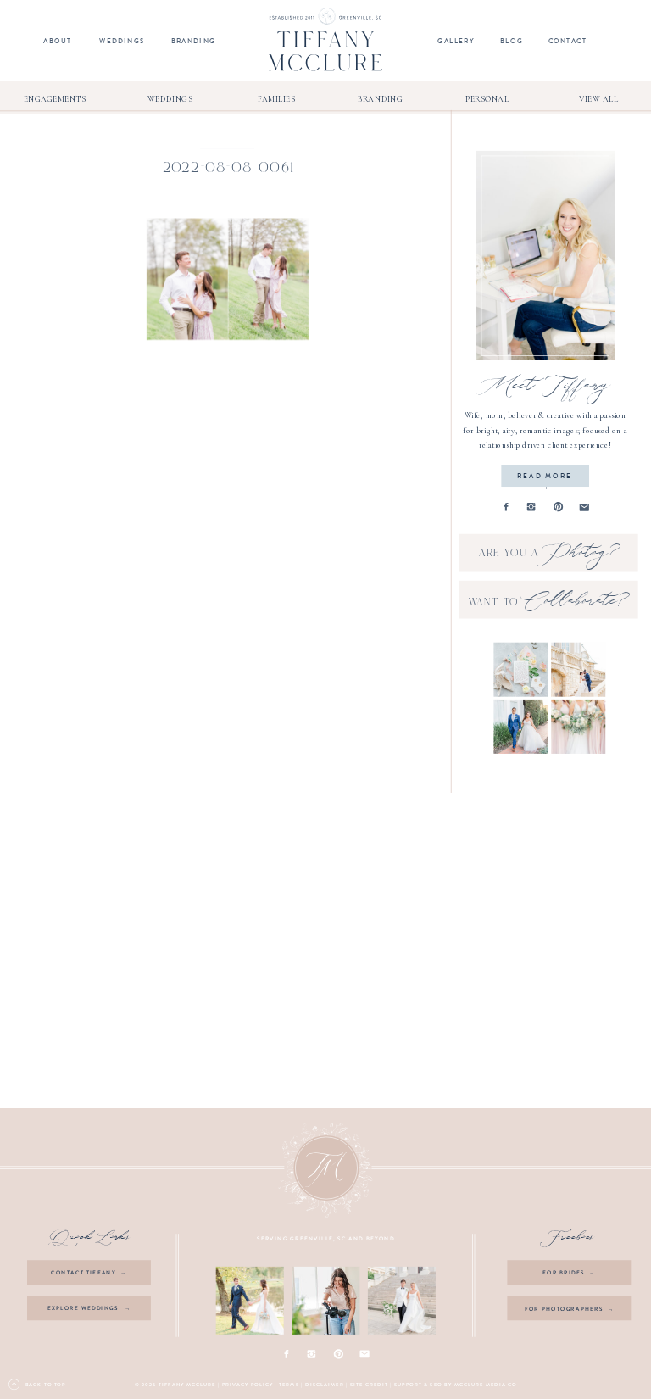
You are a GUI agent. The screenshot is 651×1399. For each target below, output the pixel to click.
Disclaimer (324, 1384)
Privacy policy (247, 1384)
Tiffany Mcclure (187, 1384)
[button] (228, 279)
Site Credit (369, 1384)
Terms (289, 1384)
